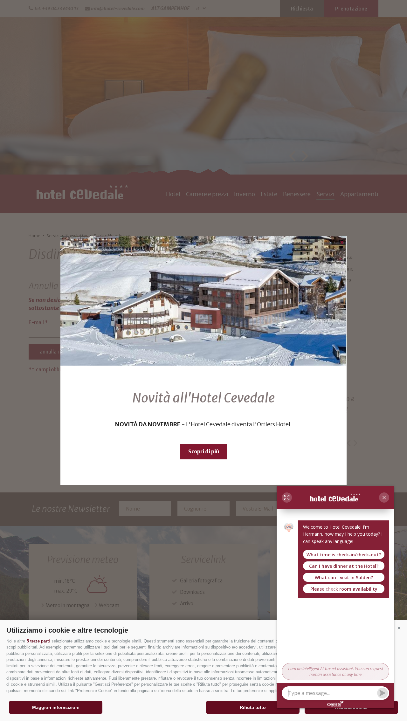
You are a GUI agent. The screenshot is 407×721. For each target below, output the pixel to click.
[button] (399, 627)
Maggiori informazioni (55, 707)
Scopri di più (203, 451)
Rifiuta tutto (253, 707)
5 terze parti (38, 641)
